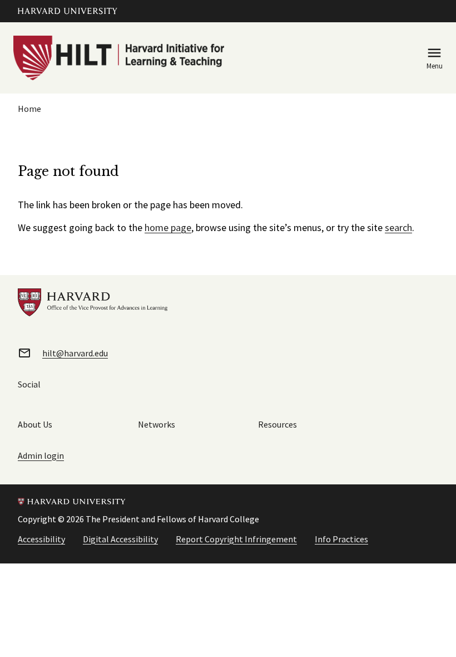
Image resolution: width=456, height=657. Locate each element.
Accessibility (41, 539)
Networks (156, 424)
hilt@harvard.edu (75, 353)
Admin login (41, 455)
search (398, 227)
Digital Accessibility (120, 539)
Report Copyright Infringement (236, 539)
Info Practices (341, 539)
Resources (277, 424)
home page (168, 227)
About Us (35, 424)
